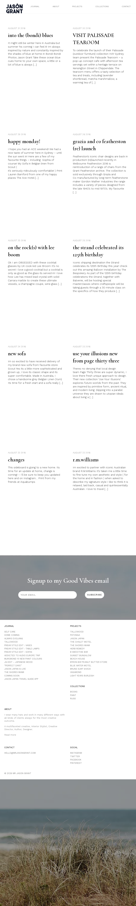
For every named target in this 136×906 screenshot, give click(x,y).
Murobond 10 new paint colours (23, 658)
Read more (10, 735)
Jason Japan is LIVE (15, 669)
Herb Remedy (77, 648)
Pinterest (76, 763)
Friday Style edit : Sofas (18, 652)
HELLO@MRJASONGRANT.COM (20, 753)
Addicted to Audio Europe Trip (22, 655)
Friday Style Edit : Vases (18, 645)
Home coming (11, 635)
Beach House (77, 658)
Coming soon (11, 675)
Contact (126, 6)
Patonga (75, 635)
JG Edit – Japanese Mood (18, 662)
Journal (34, 6)
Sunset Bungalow (80, 655)
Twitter (75, 756)
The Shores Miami (14, 672)
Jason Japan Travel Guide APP (21, 679)
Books (73, 691)
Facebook (75, 759)
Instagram (76, 753)
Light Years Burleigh (82, 675)
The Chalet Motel (80, 642)
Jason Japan (77, 638)
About (56, 6)
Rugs (73, 698)
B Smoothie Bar (79, 652)
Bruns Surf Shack (80, 669)
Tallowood (11, 642)
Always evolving (13, 638)
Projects (77, 6)
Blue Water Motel (80, 665)
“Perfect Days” (13, 665)
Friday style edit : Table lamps (21, 648)
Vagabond (75, 672)
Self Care (9, 631)
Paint (73, 695)
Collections (102, 6)
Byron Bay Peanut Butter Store (88, 662)
